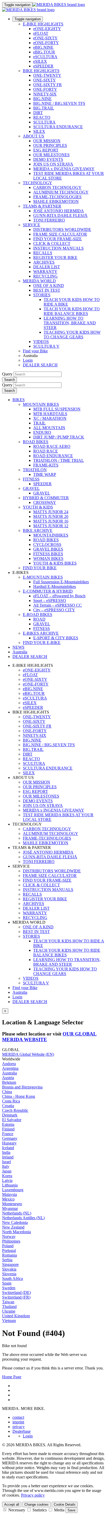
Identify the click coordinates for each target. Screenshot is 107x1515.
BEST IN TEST (46, 290)
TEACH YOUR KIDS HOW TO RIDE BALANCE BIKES (72, 311)
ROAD (39, 619)
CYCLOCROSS (47, 544)
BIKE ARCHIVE (37, 530)
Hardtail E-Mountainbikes (54, 586)
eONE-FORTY (46, 42)
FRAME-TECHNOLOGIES (57, 197)
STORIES (41, 295)
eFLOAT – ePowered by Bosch (59, 596)
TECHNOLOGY (37, 183)
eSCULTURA (45, 56)
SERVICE (31, 225)
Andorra (9, 1063)
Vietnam (9, 1320)
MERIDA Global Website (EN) (28, 1054)
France (7, 1134)
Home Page (11, 1377)
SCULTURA (44, 122)
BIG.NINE (42, 99)
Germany (9, 1138)
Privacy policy (33, 1495)
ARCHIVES (44, 262)
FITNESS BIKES (48, 554)
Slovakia (9, 1269)
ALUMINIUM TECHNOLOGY (61, 192)
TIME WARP (44, 474)
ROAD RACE (45, 451)
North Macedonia (16, 1232)
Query (7, 374)
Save (71, 1510)
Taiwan (8, 1302)
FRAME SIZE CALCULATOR (60, 234)
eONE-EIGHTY (47, 28)
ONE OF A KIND (48, 285)
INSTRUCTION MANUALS (58, 248)
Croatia (8, 1105)
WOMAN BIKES (48, 558)
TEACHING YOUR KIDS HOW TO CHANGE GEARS (72, 334)
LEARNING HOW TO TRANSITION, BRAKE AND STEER (70, 323)
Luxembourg (12, 1190)
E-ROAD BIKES (37, 614)
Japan (6, 1171)
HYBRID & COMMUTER (46, 498)
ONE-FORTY (45, 89)
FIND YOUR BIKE (40, 568)
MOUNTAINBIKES (50, 535)
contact (18, 1417)
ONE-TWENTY (47, 75)
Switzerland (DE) (16, 1292)
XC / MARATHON (49, 418)
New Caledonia (15, 1222)
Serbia (7, 1260)
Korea (7, 1176)
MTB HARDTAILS (50, 414)
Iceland (8, 1148)
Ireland (8, 1157)
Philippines (11, 1241)
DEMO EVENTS (48, 159)
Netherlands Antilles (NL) (23, 1218)
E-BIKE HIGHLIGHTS (43, 24)
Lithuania (10, 1185)
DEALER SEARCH (40, 365)
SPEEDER (42, 484)
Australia (19, 992)
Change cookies (36, 1504)
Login (28, 360)
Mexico (8, 1199)
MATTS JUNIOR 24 (50, 512)
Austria (8, 1077)
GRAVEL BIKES (48, 549)
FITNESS (31, 479)
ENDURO (42, 432)
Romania (9, 1255)
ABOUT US (33, 136)
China (7, 1091)
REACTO (41, 117)
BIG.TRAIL (43, 108)
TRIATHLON (35, 470)
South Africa (12, 1278)
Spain (6, 1283)
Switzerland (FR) (16, 1297)
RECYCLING (45, 276)
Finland (8, 1129)
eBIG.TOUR (44, 52)
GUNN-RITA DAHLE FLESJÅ (60, 215)
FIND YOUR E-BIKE (42, 642)
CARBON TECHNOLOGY (57, 187)
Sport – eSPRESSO (49, 600)
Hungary (9, 1143)
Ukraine (8, 1311)
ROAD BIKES (35, 442)
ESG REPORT (45, 150)
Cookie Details (65, 1504)
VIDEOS (41, 341)
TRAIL (39, 423)
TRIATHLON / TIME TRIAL (58, 460)
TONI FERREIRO (49, 220)
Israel (6, 1162)
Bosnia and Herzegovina (22, 1087)
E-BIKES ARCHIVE (41, 633)
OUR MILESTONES (51, 155)
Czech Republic (15, 1110)
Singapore (10, 1264)
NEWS (18, 647)
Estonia (8, 1124)
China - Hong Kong (18, 1096)
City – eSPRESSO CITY (54, 610)
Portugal (9, 1250)
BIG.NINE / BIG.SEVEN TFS (59, 103)
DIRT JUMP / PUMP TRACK (58, 437)
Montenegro (12, 1204)
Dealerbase (21, 1431)
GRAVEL (31, 488)
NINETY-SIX (45, 94)
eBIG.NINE (43, 47)
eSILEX (40, 61)
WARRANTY (45, 271)
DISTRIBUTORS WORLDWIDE (62, 229)
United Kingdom (16, 1316)
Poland (8, 1246)
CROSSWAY (44, 502)
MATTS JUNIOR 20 (50, 516)
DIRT (38, 113)
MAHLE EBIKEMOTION (56, 201)
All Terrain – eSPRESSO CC (57, 605)
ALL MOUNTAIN (49, 428)
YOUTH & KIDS (38, 507)
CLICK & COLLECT (51, 243)
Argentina (10, 1068)
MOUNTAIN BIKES (41, 404)
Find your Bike (35, 351)
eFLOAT (40, 33)
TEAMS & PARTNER (42, 206)
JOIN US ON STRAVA (53, 164)
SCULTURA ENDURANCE (58, 127)
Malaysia (9, 1194)
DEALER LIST (46, 267)
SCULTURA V (46, 346)
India (6, 1152)
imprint (18, 1422)
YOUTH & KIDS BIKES (55, 563)
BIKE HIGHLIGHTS (41, 70)
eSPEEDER (43, 66)
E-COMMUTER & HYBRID (48, 591)
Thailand (9, 1306)
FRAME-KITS (45, 465)
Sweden (8, 1288)
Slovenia (9, 1274)
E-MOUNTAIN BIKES (43, 577)
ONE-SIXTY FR (47, 85)
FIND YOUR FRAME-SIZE (57, 239)
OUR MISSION (47, 141)
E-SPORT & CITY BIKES (55, 638)
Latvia (7, 1180)
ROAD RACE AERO (51, 446)
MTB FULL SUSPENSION (57, 409)
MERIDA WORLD (39, 281)
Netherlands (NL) (16, 1213)
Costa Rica (11, 1101)
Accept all (11, 1504)
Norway (9, 1236)
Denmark (9, 1115)
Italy (5, 1166)
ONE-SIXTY (44, 80)
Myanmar (10, 1208)
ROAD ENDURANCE (53, 456)
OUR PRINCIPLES (50, 145)
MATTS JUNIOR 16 (50, 521)
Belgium (9, 1082)
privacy (18, 1426)
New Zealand (13, 1227)
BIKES (18, 399)
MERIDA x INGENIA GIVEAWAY (64, 169)
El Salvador (11, 1120)
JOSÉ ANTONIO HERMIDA (58, 211)
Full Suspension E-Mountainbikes (61, 582)
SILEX (39, 131)
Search (9, 380)
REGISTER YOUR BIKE (55, 257)
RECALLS (42, 253)
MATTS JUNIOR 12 (50, 526)
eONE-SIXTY (45, 38)
